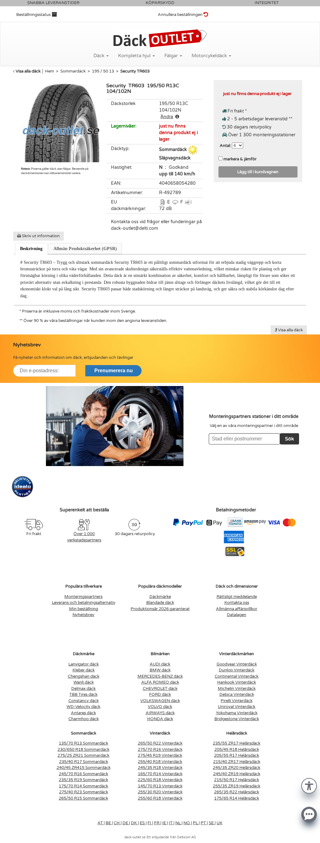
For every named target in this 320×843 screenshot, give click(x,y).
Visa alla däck (28, 71)
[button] (309, 785)
